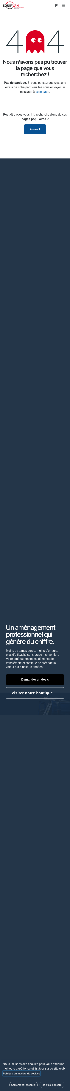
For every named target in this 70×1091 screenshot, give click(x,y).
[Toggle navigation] (63, 5)
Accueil (35, 129)
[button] (23, 1085)
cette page (42, 91)
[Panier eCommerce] (56, 5)
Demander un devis (35, 679)
